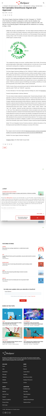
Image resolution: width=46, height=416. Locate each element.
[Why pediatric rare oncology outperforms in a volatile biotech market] (41, 249)
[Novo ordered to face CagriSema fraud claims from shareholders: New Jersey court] (34, 333)
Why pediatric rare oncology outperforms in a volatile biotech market (15, 248)
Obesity (4, 278)
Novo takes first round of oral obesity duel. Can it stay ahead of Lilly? (15, 279)
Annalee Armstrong (5, 273)
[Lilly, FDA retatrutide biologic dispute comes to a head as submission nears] (12, 333)
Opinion (4, 246)
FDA (3, 254)
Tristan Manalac (5, 281)
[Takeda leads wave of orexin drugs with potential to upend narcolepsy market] (41, 265)
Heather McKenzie (5, 194)
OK (37, 217)
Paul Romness (4, 249)
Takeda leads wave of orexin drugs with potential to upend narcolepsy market (17, 263)
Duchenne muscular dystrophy (9, 191)
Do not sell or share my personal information (23, 218)
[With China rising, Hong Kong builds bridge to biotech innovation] (41, 272)
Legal (4, 147)
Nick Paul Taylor (5, 220)
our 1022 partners (9, 197)
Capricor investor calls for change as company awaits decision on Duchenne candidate (19, 193)
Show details (39, 213)
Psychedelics (27, 321)
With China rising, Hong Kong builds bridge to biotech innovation (14, 271)
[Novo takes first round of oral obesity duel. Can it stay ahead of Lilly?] (41, 280)
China (3, 270)
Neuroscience (5, 262)
